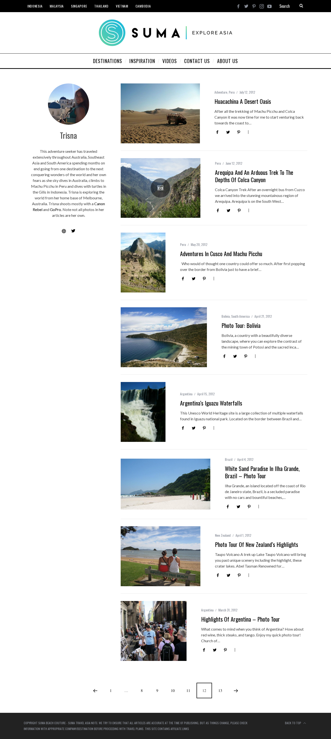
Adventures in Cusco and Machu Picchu (221, 253)
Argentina (186, 393)
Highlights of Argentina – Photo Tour (240, 619)
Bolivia (225, 316)
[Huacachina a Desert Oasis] (160, 113)
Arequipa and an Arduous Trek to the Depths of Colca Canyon (254, 176)
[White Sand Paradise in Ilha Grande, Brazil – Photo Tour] (165, 484)
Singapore (79, 5)
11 (188, 690)
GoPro (55, 209)
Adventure (220, 92)
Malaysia (57, 5)
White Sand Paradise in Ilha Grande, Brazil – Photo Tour (262, 472)
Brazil (228, 459)
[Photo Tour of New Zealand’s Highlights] (160, 556)
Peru (232, 92)
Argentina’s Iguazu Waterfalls (211, 402)
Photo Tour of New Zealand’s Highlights (256, 544)
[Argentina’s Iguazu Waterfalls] (143, 412)
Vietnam (122, 5)
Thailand (101, 5)
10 (173, 690)
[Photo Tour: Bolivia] (164, 337)
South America (240, 316)
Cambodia (143, 5)
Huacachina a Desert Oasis (242, 101)
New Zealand (223, 535)
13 (220, 690)
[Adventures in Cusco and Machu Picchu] (143, 262)
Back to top (293, 723)
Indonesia (34, 5)
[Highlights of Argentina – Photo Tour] (154, 631)
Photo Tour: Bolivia (240, 325)
